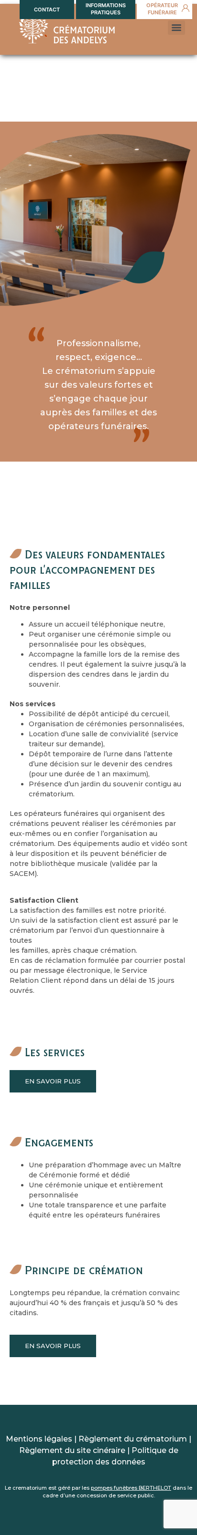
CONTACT (47, 9)
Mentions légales (39, 1438)
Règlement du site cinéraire (72, 1450)
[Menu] (176, 28)
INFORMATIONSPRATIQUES (106, 9)
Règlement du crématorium (132, 1438)
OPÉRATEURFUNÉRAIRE (162, 9)
